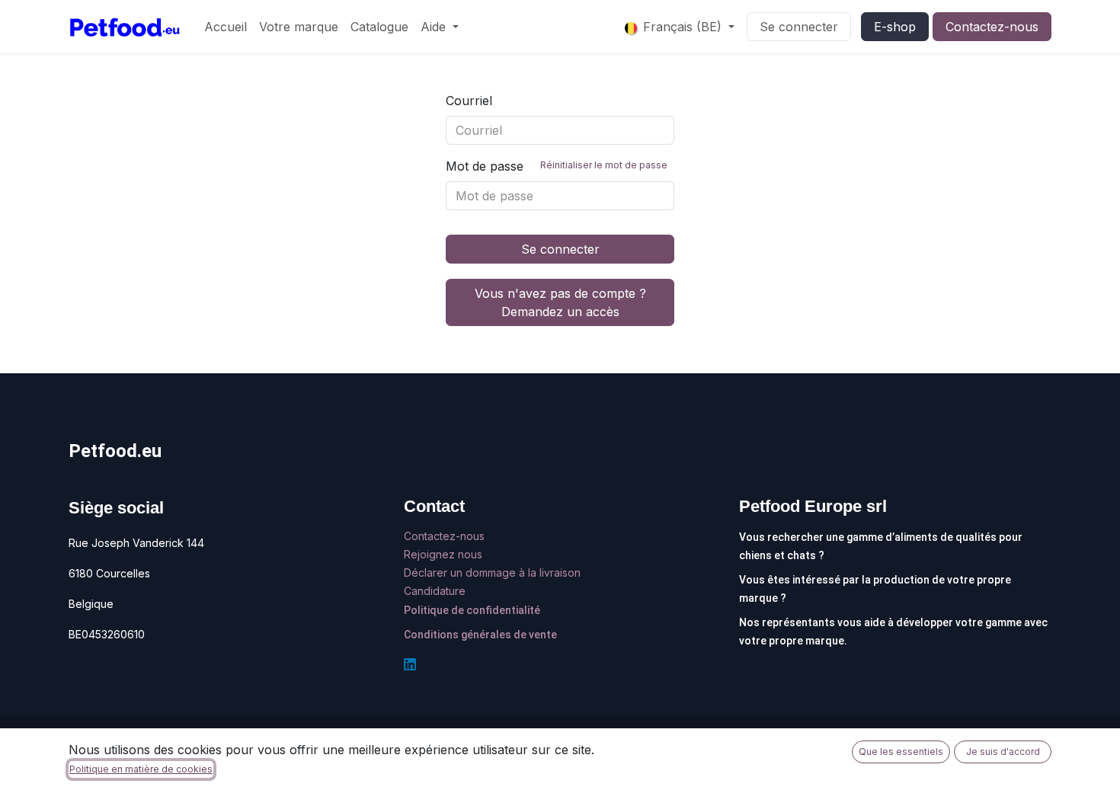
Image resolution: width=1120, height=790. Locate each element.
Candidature (435, 590)
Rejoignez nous (444, 554)
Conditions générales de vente (480, 634)
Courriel (469, 100)
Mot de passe (556, 166)
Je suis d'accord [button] (1003, 751)
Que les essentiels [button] (901, 751)
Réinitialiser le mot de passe (603, 165)
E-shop (895, 26)
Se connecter (799, 26)
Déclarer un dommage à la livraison (492, 572)
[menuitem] (225, 26)
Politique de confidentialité (472, 610)
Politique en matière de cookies (141, 769)
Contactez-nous (992, 26)
